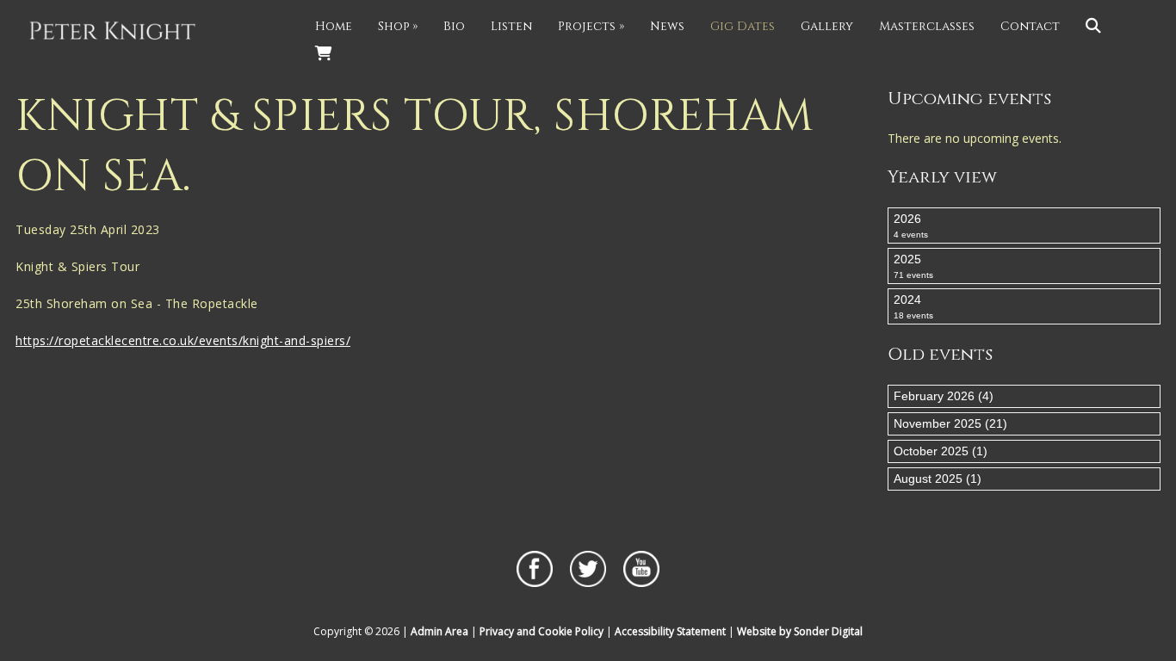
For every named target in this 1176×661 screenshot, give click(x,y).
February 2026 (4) (943, 396)
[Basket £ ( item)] (323, 54)
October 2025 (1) (940, 451)
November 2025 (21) (950, 423)
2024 (913, 306)
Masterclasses (927, 26)
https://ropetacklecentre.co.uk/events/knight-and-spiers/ (182, 340)
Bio (454, 26)
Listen (511, 26)
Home (333, 26)
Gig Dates (742, 26)
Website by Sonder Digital (800, 631)
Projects (591, 26)
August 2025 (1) (937, 478)
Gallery (827, 26)
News (667, 26)
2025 (913, 266)
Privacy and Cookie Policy (541, 631)
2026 (911, 225)
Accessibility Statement (670, 631)
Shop (398, 26)
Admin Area (439, 631)
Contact (1030, 26)
